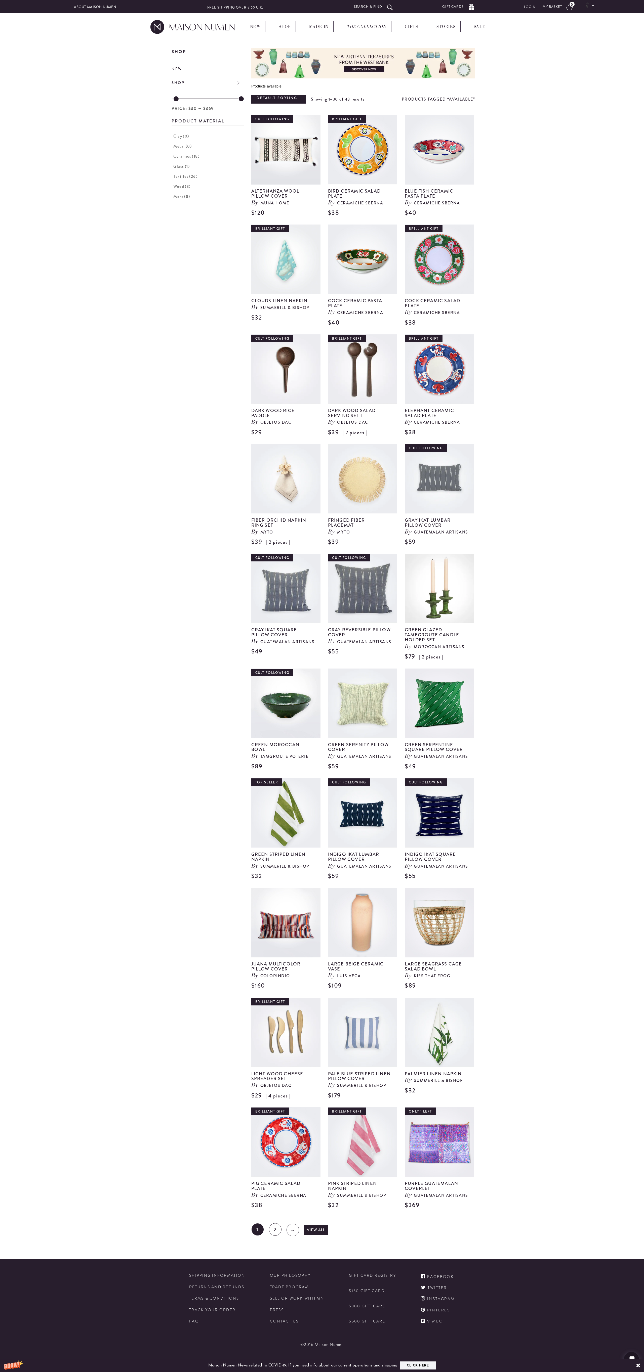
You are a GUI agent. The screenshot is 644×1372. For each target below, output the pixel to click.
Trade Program (289, 1287)
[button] (322, 1365)
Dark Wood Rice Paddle (273, 413)
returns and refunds (216, 1287)
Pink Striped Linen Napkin (352, 1186)
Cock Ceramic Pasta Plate (355, 303)
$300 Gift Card (367, 1306)
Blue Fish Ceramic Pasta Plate (429, 193)
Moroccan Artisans (439, 647)
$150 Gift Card (367, 1291)
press (277, 1310)
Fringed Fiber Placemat (346, 522)
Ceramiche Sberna (360, 203)
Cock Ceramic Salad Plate (432, 303)
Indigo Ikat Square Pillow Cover (430, 857)
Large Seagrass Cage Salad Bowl (433, 966)
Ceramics (186, 156)
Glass (181, 166)
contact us (284, 1321)
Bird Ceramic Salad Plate (354, 193)
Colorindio (275, 976)
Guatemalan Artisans (441, 532)
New (177, 69)
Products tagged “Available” (438, 99)
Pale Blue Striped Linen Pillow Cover (359, 1076)
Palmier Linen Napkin (433, 1074)
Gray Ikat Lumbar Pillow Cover (428, 522)
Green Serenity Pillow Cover (358, 747)
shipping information (217, 1275)
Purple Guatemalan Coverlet (431, 1186)
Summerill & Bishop (284, 308)
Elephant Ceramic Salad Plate (429, 413)
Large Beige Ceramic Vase (356, 966)
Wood (182, 186)
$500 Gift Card (367, 1321)
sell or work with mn (297, 1298)
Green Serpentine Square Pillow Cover (434, 747)
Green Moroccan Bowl (275, 747)
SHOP (178, 82)
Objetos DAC (276, 422)
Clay (181, 136)
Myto (266, 532)
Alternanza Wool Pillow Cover (275, 193)
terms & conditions (214, 1298)
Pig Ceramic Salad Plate (276, 1186)
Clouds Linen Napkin (279, 300)
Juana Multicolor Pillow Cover (276, 966)
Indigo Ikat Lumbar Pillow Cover (353, 857)
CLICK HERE (418, 1365)
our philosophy (290, 1275)
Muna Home (274, 203)
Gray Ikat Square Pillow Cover (274, 632)
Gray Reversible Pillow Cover (359, 632)
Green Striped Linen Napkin (278, 857)
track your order (212, 1310)
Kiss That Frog (432, 976)
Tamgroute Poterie (284, 756)
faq (194, 1321)
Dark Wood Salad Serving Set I (352, 413)
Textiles (185, 176)
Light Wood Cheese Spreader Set (277, 1076)
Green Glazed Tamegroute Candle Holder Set (432, 635)
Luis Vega (349, 976)
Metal (182, 146)
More (181, 196)
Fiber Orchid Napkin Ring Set (278, 522)
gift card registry (372, 1275)
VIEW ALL (316, 1230)
